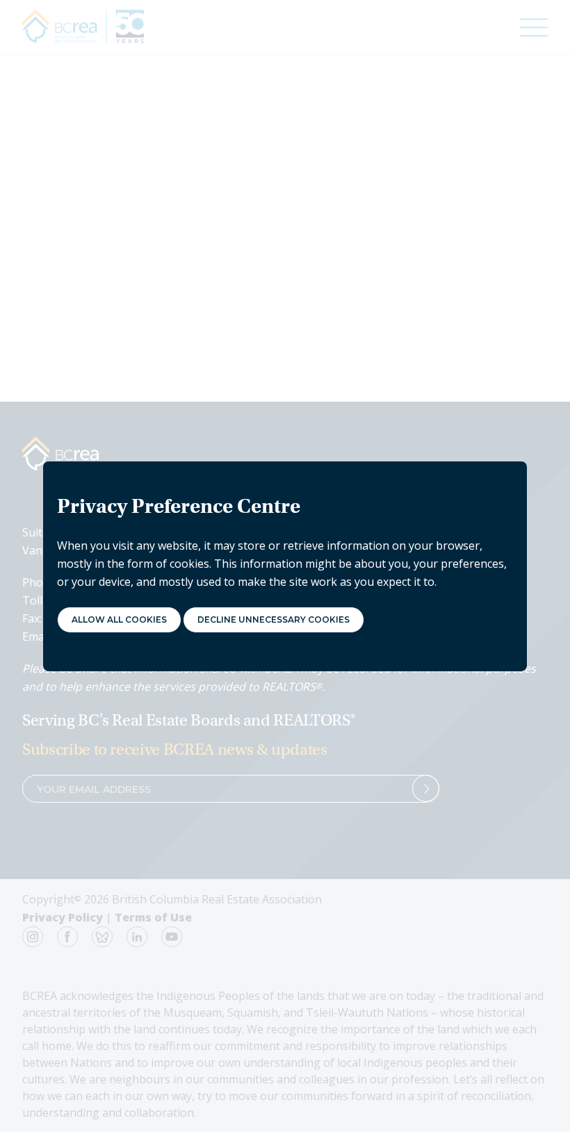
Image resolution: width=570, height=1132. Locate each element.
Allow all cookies (119, 619)
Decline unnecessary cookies (273, 619)
